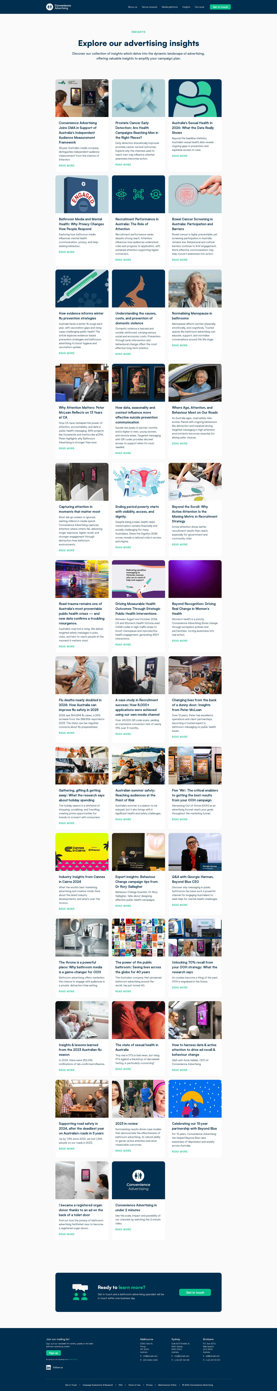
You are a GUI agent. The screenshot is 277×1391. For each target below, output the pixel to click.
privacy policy (73, 1359)
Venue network (149, 6)
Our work (199, 6)
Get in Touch (71, 1385)
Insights (186, 6)
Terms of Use (134, 1385)
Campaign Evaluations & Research (98, 1385)
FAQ (120, 1385)
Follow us (58, 1367)
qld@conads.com (213, 1356)
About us (132, 6)
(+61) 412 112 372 (213, 1360)
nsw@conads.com (181, 1356)
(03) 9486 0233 (150, 1360)
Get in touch (220, 7)
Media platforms (170, 6)
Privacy (149, 1385)
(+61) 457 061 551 (181, 1360)
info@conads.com (150, 1356)
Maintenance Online (167, 1385)
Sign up (53, 1352)
